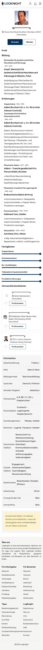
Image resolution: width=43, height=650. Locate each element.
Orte (25, 616)
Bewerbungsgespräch (10, 608)
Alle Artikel (5, 635)
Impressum (27, 631)
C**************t (21, 292)
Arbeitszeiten (28, 598)
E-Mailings (5, 594)
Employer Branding (9, 586)
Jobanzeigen (6, 579)
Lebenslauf (27, 583)
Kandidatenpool (8, 583)
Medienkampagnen (9, 598)
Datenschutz (28, 620)
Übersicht (5, 571)
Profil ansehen (17, 303)
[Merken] (6, 303)
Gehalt (25, 594)
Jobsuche (27, 575)
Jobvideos (6, 590)
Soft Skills (5, 620)
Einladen (15, 42)
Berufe (25, 579)
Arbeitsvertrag (28, 590)
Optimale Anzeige (8, 612)
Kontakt (26, 635)
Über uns (26, 612)
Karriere (5, 624)
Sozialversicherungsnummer (12, 631)
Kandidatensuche (8, 575)
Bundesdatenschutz (31, 624)
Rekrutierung (6, 616)
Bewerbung (27, 586)
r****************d (19, 312)
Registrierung (28, 608)
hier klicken (30, 522)
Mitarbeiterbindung (9, 627)
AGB (25, 627)
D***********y (17, 336)
